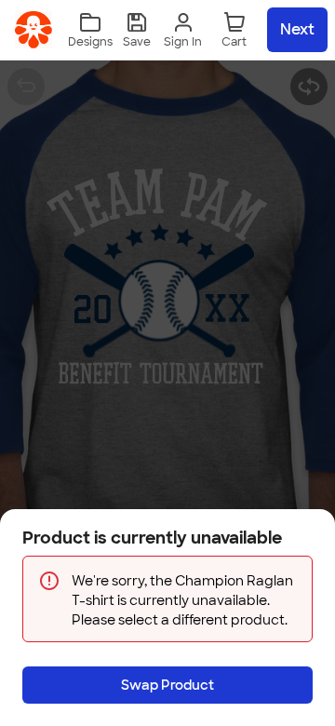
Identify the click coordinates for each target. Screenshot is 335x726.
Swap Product (167, 685)
